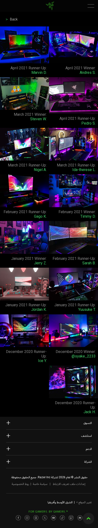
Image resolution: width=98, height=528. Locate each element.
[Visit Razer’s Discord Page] (80, 518)
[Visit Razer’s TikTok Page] (62, 518)
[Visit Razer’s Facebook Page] (18, 518)
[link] (50, 6)
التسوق (87, 423)
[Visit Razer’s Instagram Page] (27, 518)
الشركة (88, 461)
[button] (91, 6)
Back (14, 19)
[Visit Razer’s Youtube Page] (53, 518)
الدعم (89, 449)
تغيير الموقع (84, 502)
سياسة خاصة (40, 484)
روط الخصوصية (20, 484)
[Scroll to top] (88, 518)
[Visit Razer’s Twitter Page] (45, 518)
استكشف (86, 435)
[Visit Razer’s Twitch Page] (71, 518)
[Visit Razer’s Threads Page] (36, 518)
